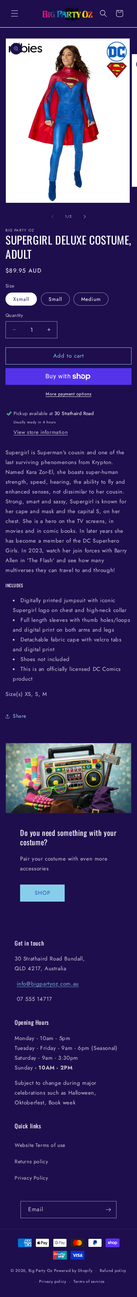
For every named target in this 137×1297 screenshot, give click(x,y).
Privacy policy (52, 1281)
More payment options (68, 394)
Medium (91, 299)
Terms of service (89, 1281)
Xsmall (21, 299)
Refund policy (113, 1270)
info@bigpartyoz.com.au (48, 984)
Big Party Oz (40, 1270)
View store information (41, 432)
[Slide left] (53, 217)
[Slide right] (85, 217)
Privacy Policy (31, 1177)
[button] (15, 13)
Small (55, 299)
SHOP (42, 893)
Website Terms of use (40, 1145)
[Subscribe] (108, 1209)
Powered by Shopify (73, 1270)
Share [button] (19, 716)
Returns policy (31, 1161)
